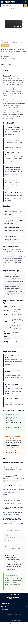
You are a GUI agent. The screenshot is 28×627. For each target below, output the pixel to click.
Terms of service (17, 614)
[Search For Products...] (25, 5)
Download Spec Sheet (11, 569)
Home (2, 8)
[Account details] (25, 1)
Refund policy (10, 614)
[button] (2, 2)
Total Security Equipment (16, 620)
